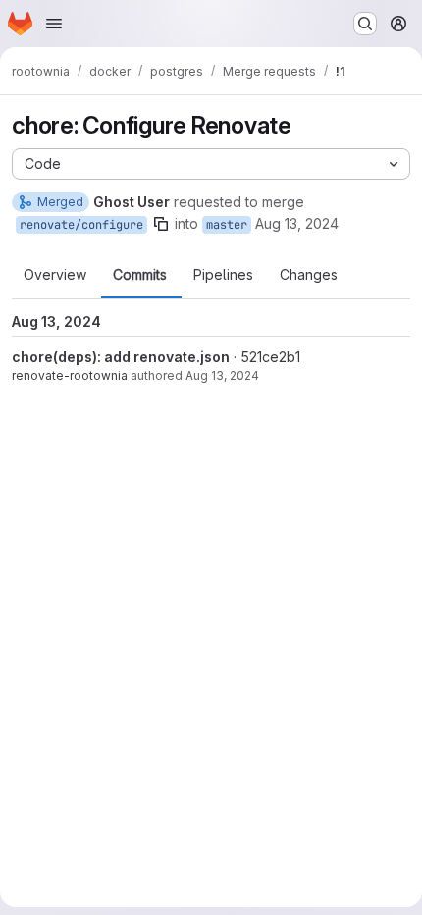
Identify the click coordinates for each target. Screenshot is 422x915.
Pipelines (223, 275)
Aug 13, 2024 (297, 223)
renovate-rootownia (70, 375)
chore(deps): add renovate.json (121, 357)
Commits (140, 275)
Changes (309, 275)
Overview (55, 275)
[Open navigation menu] (54, 23)
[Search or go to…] (365, 23)
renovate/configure (81, 225)
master (226, 225)
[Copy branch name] (161, 224)
